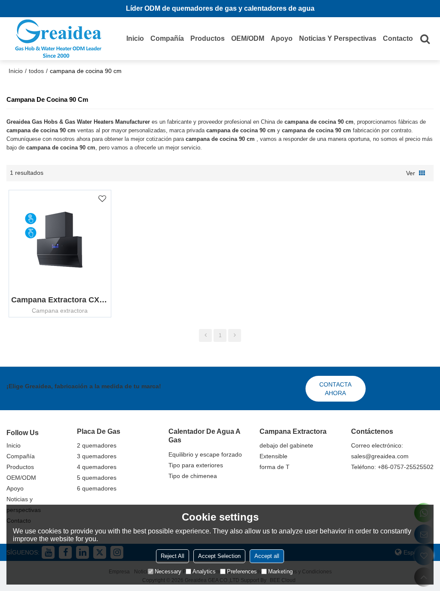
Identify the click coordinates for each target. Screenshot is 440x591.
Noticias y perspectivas (337, 38)
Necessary (168, 571)
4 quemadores (96, 466)
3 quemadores (96, 456)
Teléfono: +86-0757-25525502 (392, 466)
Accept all (266, 556)
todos (36, 70)
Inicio (135, 38)
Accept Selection (219, 556)
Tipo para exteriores (195, 465)
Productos (207, 38)
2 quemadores (96, 445)
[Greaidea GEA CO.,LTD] (58, 38)
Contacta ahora (335, 388)
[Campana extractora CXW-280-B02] (59, 239)
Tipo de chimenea (192, 475)
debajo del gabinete (286, 445)
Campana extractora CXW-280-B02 (59, 300)
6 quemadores (96, 488)
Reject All (172, 556)
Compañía (167, 38)
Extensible (273, 456)
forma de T (275, 466)
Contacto (398, 38)
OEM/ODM (247, 38)
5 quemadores (96, 477)
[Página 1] (205, 335)
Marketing (280, 571)
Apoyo (282, 38)
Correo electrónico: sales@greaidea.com (380, 451)
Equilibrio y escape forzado (205, 454)
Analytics (204, 571)
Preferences (242, 571)
